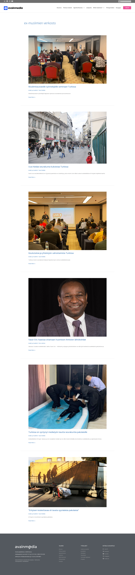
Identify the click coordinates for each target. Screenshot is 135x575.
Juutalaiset (83, 551)
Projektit (83, 559)
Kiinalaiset (83, 553)
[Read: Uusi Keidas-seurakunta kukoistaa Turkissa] (67, 137)
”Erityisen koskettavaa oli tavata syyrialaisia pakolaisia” (53, 510)
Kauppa (61, 561)
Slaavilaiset (83, 555)
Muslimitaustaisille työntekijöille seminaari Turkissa (52, 86)
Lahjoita (61, 555)
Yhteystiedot (62, 559)
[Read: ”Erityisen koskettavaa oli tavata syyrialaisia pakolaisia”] (67, 482)
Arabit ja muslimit (33, 90)
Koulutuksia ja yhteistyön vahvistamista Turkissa (51, 253)
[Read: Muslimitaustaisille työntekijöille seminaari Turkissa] (67, 59)
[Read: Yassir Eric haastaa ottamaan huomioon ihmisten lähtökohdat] (67, 307)
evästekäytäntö (25, 561)
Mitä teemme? (62, 557)
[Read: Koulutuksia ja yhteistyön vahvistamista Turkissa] (67, 220)
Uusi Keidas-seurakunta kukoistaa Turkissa (48, 166)
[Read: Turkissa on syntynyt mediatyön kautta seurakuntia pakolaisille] (67, 396)
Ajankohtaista (62, 553)
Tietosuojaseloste (18, 561)
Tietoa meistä (62, 551)
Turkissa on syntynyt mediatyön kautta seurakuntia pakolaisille (57, 432)
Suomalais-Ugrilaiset (85, 557)
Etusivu (61, 549)
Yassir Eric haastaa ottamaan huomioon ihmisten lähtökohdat (57, 339)
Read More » (31, 97)
